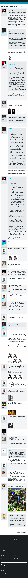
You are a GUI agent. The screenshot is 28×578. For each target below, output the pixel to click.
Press (15, 544)
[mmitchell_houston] (4, 11)
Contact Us (2, 539)
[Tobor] (4, 472)
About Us (15, 542)
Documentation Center (3, 547)
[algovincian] (4, 515)
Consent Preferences (3, 550)
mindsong (3, 265)
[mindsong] (4, 263)
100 (25, 532)
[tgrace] (4, 242)
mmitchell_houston (11, 29)
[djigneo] (4, 451)
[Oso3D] (4, 250)
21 (17, 532)
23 (19, 532)
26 (22, 532)
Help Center (2, 542)
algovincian (3, 517)
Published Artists (16, 558)
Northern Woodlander (3, 32)
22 (18, 532)
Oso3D (3, 252)
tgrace (3, 244)
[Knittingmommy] (4, 486)
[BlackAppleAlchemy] (4, 102)
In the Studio (2, 555)
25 (21, 532)
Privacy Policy (11, 574)
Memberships (16, 539)
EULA (14, 574)
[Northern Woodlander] (4, 30)
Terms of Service (8, 574)
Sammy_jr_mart (10, 10)
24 (20, 532)
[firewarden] (4, 272)
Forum (1, 558)
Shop (15, 555)
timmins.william (10, 450)
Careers (15, 545)
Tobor (9, 514)
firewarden (3, 433)
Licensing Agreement (3, 574)
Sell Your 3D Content (3, 544)
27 (23, 532)
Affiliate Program (3, 545)
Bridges (15, 547)
